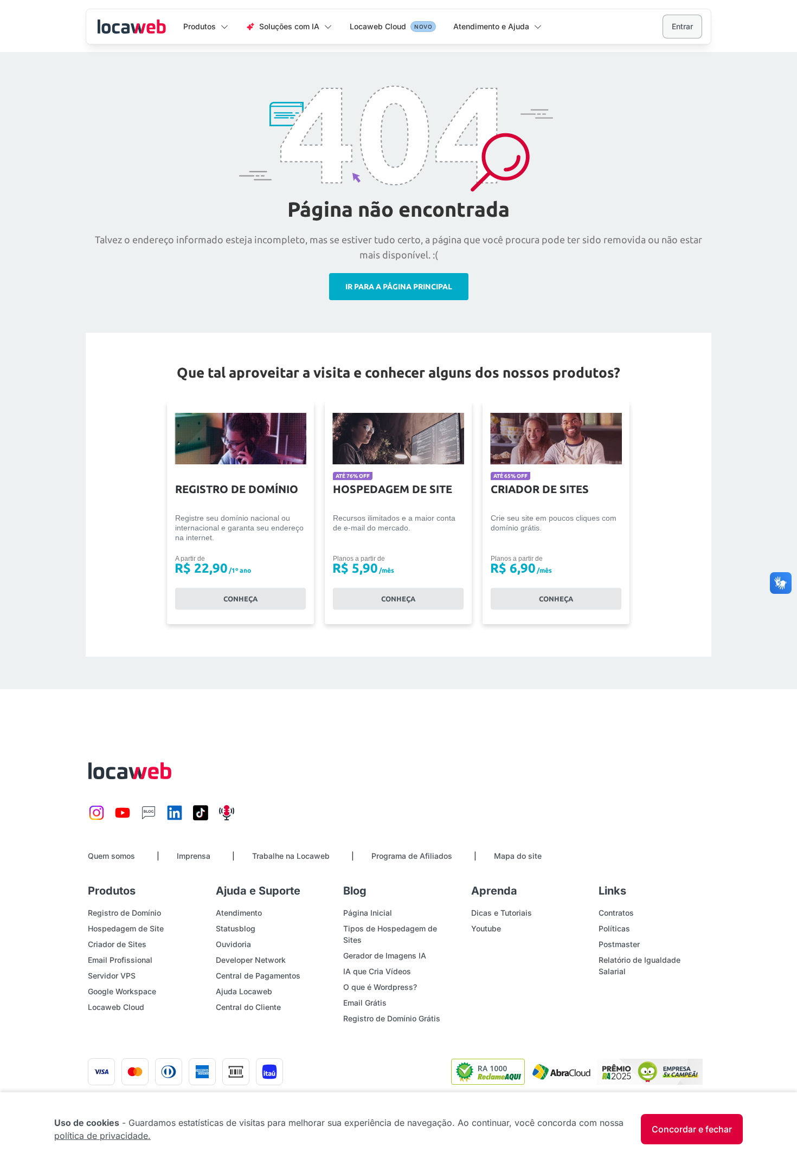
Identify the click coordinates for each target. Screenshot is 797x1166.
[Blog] (148, 818)
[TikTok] (200, 818)
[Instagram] (96, 818)
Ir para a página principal (398, 286)
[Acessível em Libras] (781, 583)
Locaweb (131, 27)
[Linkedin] (174, 818)
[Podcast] (226, 818)
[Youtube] (122, 818)
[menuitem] (206, 27)
